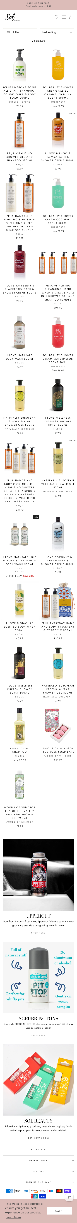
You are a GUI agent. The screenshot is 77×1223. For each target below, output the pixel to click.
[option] (38, 5)
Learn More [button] (13, 1217)
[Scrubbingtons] (38, 977)
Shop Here (38, 932)
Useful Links (38, 1160)
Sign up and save (38, 1182)
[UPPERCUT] (38, 875)
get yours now (38, 1138)
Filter (15, 32)
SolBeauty (38, 1149)
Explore (38, 1171)
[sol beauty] (38, 1080)
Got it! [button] (59, 1210)
